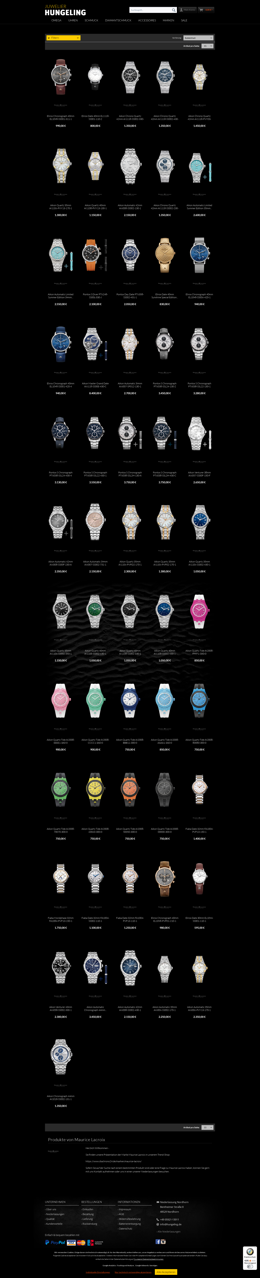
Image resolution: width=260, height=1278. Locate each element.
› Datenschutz (125, 1228)
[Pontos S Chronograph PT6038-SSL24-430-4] (60, 433)
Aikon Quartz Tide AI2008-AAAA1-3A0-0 (165, 741)
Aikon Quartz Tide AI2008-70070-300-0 (60, 830)
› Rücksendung (89, 1223)
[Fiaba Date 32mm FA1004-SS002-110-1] (95, 878)
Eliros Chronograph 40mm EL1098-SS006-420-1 (199, 296)
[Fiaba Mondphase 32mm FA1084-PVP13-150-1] (60, 878)
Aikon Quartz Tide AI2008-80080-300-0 (199, 741)
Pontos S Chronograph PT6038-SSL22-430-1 (95, 474)
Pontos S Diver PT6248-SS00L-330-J (95, 296)
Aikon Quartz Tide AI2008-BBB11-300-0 (130, 741)
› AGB (121, 1214)
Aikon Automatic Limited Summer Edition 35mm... (199, 207)
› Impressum (124, 1209)
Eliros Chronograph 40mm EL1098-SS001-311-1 (60, 117)
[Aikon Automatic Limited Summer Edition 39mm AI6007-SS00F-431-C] (60, 255)
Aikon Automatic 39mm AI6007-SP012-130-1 (130, 385)
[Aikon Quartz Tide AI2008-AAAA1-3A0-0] (165, 700)
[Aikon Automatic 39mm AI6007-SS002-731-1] (95, 522)
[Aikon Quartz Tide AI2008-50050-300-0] (130, 789)
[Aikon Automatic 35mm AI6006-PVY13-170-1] (199, 967)
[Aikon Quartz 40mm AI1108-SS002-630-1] (95, 611)
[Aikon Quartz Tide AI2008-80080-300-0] (199, 700)
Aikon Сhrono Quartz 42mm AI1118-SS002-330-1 (130, 117)
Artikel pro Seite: (191, 46)
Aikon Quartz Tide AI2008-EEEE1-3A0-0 (60, 741)
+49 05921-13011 (169, 1219)
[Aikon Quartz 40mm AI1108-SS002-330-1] (130, 611)
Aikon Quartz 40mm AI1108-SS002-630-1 (95, 652)
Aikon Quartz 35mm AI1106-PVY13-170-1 (60, 207)
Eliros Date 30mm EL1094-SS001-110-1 (199, 919)
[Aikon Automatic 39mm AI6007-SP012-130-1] (130, 344)
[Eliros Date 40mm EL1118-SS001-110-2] (95, 76)
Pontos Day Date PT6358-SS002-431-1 (130, 296)
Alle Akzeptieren (166, 1272)
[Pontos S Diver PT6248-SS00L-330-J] (95, 255)
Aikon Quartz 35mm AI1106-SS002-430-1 (199, 563)
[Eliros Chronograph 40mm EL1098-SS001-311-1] (60, 76)
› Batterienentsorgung (129, 1223)
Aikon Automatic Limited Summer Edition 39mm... (60, 296)
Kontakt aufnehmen (104, 1171)
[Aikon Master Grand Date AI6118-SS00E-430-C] (95, 344)
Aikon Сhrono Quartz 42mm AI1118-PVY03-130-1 (199, 117)
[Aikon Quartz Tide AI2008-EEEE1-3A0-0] (60, 700)
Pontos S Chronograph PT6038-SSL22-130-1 (199, 385)
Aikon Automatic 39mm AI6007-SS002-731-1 (95, 563)
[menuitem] (153, 10)
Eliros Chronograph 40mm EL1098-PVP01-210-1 (164, 919)
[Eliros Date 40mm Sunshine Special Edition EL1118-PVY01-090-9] (165, 255)
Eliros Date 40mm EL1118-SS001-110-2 (95, 117)
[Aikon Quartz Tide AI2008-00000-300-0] (165, 789)
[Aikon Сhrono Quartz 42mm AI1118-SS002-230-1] (165, 166)
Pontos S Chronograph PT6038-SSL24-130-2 (164, 385)
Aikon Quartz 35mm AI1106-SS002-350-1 (61, 652)
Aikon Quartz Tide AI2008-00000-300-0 (165, 830)
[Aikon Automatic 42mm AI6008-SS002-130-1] (130, 166)
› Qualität (49, 1219)
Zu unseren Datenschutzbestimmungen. (149, 1259)
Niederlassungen (149, 1171)
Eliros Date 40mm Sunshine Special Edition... (165, 296)
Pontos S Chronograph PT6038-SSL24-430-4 (61, 474)
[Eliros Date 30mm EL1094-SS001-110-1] (199, 878)
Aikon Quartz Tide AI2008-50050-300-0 (130, 830)
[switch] (250, 1266)
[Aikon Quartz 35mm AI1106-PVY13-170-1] (60, 166)
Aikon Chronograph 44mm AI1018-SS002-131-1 (60, 1098)
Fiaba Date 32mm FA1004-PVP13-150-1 (199, 830)
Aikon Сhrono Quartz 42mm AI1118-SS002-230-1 (164, 207)
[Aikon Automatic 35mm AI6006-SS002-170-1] (165, 967)
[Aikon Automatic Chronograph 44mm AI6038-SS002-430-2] (95, 967)
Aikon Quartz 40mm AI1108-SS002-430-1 (165, 652)
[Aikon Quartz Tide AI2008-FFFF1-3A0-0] (199, 611)
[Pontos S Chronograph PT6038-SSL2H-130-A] (130, 433)
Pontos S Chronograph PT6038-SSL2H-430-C (164, 474)
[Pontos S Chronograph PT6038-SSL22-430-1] (95, 433)
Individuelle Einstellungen (98, 1272)
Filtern (55, 37)
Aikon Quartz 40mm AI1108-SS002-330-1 (130, 652)
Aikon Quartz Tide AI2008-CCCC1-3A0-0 (95, 741)
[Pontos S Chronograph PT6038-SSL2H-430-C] (165, 433)
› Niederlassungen (54, 1214)
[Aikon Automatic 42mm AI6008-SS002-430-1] (130, 967)
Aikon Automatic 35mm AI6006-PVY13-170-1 (199, 1008)
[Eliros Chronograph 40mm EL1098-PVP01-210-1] (165, 878)
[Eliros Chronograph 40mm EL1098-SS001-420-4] (60, 344)
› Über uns (50, 1209)
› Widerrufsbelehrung (129, 1219)
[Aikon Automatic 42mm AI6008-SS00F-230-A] (60, 522)
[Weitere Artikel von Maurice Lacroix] (60, 105)
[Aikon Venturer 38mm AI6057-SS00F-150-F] (199, 433)
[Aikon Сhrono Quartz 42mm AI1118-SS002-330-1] (130, 76)
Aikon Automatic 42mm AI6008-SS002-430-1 (130, 1008)
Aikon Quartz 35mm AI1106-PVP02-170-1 (164, 563)
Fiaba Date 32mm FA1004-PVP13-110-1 (130, 919)
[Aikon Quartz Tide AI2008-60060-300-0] (95, 789)
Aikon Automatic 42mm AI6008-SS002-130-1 (130, 207)
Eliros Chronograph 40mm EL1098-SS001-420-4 (60, 385)
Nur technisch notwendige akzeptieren (133, 1272)
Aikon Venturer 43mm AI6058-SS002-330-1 (60, 1008)
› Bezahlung (87, 1214)
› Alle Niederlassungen (168, 1231)
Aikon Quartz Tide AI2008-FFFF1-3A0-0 (199, 652)
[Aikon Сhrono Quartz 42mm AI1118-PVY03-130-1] (199, 76)
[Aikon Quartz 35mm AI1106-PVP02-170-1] (165, 522)
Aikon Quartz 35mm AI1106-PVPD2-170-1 (130, 563)
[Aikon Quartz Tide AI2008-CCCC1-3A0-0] (95, 700)
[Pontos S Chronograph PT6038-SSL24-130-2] (165, 344)
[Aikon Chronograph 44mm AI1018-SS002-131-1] (60, 1057)
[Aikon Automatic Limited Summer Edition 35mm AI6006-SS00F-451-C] (199, 166)
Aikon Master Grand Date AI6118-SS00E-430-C (95, 385)
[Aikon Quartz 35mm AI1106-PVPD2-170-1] (130, 522)
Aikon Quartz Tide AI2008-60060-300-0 (95, 830)
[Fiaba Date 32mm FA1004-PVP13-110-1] (130, 878)
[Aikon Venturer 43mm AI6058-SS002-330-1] (60, 967)
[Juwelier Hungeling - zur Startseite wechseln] (65, 8)
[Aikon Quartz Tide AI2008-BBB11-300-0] (130, 700)
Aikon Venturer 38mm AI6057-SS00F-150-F (199, 474)
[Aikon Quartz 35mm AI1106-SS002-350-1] (60, 611)
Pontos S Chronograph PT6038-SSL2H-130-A (130, 474)
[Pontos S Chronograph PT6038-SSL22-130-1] (199, 344)
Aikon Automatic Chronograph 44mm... (95, 1008)
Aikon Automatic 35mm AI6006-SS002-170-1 (165, 1008)
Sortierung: (176, 38)
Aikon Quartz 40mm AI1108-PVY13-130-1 (95, 207)
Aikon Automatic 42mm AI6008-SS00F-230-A (60, 563)
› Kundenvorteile (53, 1223)
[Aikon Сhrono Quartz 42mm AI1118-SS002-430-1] (165, 76)
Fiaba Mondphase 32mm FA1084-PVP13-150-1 (61, 919)
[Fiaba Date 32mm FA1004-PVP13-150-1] (199, 789)
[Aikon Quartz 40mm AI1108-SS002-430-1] (165, 611)
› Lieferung (87, 1219)
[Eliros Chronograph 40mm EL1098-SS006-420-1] (199, 255)
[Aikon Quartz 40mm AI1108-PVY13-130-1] (95, 166)
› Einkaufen (87, 1209)
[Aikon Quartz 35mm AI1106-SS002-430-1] (199, 522)
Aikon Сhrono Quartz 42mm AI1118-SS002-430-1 (164, 117)
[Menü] (255, 1248)
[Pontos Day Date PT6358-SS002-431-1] (130, 255)
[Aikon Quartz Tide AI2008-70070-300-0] (60, 789)
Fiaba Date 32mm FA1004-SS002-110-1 (95, 919)
